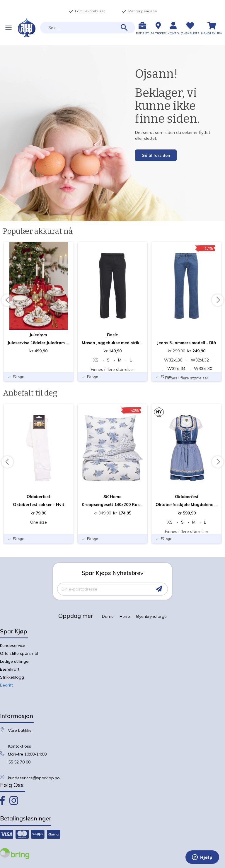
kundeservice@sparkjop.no (34, 777)
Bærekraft (9, 669)
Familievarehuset (86, 11)
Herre (125, 616)
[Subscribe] (159, 589)
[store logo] (26, 27)
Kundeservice (12, 645)
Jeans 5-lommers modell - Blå (186, 342)
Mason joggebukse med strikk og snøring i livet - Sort (113, 342)
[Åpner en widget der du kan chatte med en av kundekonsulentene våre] (202, 857)
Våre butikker (20, 730)
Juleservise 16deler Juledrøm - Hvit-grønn (38, 342)
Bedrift (6, 685)
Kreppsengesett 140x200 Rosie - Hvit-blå (113, 504)
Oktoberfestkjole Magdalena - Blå (186, 504)
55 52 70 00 (19, 762)
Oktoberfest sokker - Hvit (38, 504)
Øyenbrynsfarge (151, 616)
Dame (108, 616)
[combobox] (87, 27)
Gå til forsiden (156, 155)
